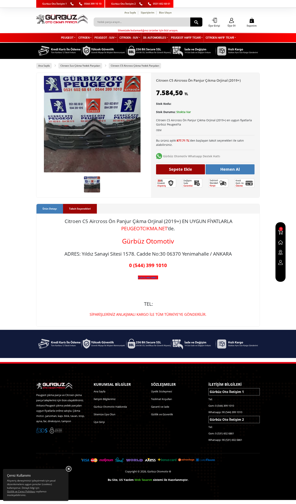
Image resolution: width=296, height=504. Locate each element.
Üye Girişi (99, 422)
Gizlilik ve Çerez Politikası (21, 491)
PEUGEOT (67, 37)
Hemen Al (230, 169)
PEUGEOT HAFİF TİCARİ (186, 37)
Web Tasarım (143, 480)
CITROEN (84, 37)
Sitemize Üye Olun (104, 414)
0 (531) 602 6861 (147, 277)
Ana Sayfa (130, 12)
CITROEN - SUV (128, 37)
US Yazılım (126, 480)
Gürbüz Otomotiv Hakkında (110, 406)
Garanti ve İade (160, 406)
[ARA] (196, 22)
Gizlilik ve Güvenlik (162, 414)
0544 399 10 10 (92, 3)
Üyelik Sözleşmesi (161, 391)
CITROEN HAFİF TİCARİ (220, 37)
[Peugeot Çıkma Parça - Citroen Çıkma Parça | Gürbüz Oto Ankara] (62, 19)
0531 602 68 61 (161, 3)
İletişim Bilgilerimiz (105, 399)
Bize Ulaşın (165, 12)
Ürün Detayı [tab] (49, 208)
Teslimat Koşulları (161, 399)
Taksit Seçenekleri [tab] (80, 208)
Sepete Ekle (180, 169)
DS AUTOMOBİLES (154, 37)
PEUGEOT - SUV (104, 37)
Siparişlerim (147, 12)
